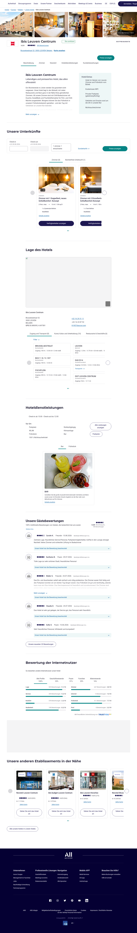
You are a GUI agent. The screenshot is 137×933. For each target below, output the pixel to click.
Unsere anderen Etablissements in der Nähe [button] (44, 761)
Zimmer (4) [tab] (56, 160)
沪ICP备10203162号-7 (75, 918)
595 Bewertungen (43, 45)
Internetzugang (62, 874)
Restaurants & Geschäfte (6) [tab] (96, 334)
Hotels (7, 10)
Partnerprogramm (19, 888)
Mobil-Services (84, 874)
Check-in (15, 143)
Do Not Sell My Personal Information (70, 912)
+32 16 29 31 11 (78, 319)
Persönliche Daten (71, 910)
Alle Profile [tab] (40, 680)
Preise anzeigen (106, 58)
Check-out (35, 143)
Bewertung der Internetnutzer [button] (51, 663)
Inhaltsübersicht (62, 878)
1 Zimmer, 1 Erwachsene (57, 147)
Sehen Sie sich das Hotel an (29, 812)
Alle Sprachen (61, 881)
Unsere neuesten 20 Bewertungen (40, 644)
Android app (84, 881)
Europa (13, 10)
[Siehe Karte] (68, 282)
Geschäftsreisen (40, 874)
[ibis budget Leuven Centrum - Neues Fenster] (61, 780)
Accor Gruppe (17, 874)
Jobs (15, 881)
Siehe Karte (23, 804)
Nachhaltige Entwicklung (21, 884)
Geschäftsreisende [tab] (57, 680)
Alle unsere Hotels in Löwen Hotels (23, 829)
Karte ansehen (59, 51)
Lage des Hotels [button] (39, 250)
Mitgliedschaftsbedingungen (51, 910)
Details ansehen (50, 502)
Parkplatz (96, 434)
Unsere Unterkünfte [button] (23, 132)
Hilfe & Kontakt (107, 878)
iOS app (82, 878)
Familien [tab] (81, 680)
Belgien (20, 10)
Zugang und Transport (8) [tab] (39, 334)
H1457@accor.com (79, 325)
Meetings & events (41, 878)
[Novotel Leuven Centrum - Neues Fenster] (29, 780)
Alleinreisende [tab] (95, 680)
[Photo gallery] (68, 24)
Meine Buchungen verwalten (111, 874)
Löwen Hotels (29, 10)
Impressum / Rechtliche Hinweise (101, 910)
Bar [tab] (62, 446)
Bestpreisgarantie (123, 41)
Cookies (83, 910)
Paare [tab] (71, 680)
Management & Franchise (21, 878)
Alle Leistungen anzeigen (100, 426)
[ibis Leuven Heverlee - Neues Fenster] (93, 780)
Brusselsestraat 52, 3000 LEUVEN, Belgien (37, 51)
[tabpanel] (68, 198)
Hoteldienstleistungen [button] (44, 408)
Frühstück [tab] (72, 446)
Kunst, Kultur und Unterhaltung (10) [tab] (67, 334)
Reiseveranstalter (41, 881)
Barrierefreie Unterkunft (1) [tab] (75, 160)
